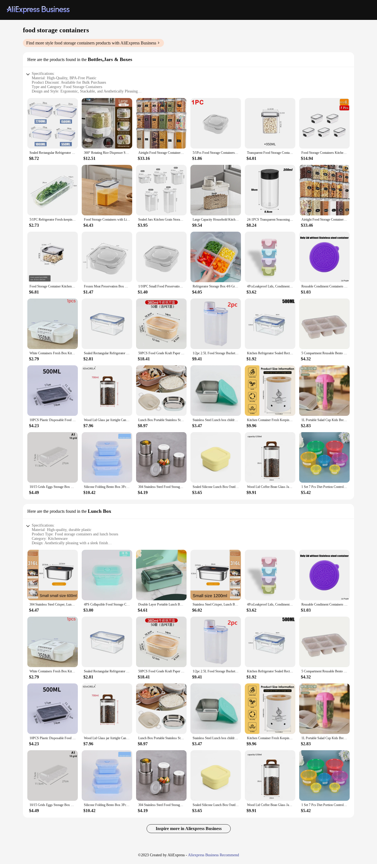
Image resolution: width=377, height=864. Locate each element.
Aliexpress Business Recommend (213, 855)
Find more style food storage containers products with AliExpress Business (91, 43)
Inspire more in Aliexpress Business (189, 828)
